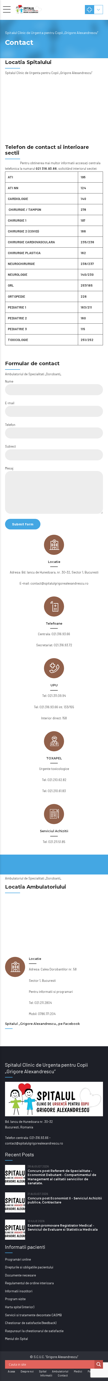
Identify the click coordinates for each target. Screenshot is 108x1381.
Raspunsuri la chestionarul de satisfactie (34, 1331)
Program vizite (15, 1299)
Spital (42, 1371)
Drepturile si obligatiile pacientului (29, 1267)
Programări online (18, 1259)
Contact (63, 1375)
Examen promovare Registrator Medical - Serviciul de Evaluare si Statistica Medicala (63, 1227)
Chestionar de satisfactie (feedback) (30, 1323)
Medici (78, 1371)
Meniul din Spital (16, 1339)
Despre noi (27, 1371)
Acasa (11, 1371)
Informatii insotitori (18, 1291)
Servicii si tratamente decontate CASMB (33, 1315)
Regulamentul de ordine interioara (29, 1283)
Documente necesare (20, 1275)
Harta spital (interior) (19, 1307)
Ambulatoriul (60, 1371)
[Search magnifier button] (98, 1364)
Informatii (46, 1375)
